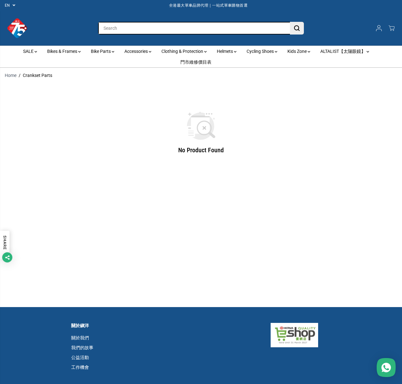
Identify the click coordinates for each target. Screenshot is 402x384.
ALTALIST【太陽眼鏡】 (343, 51)
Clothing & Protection (182, 51)
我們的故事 (82, 347)
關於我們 (80, 337)
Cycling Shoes (261, 51)
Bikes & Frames (62, 51)
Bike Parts (101, 51)
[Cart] (391, 28)
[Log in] (379, 28)
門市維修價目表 (195, 62)
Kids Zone (297, 51)
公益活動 (80, 357)
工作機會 (80, 367)
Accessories (136, 51)
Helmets (225, 51)
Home (10, 75)
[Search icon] (297, 28)
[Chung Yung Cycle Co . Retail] (17, 28)
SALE (29, 51)
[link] (301, 335)
